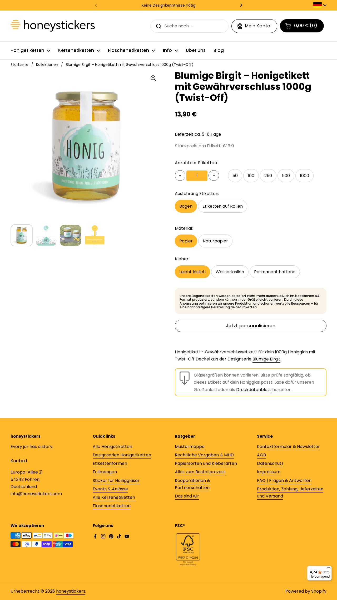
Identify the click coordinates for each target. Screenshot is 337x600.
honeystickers (70, 591)
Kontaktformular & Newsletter (288, 446)
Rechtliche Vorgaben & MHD (204, 455)
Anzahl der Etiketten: (196, 163)
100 (251, 176)
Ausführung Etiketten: (197, 194)
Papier (186, 241)
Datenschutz (270, 463)
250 (268, 176)
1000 (304, 176)
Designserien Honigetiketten (122, 455)
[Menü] (328, 569)
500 (286, 176)
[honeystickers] (53, 26)
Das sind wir (187, 496)
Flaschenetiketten (112, 506)
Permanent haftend (274, 272)
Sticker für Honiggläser (116, 480)
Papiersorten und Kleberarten (206, 463)
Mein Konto (257, 26)
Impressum (268, 472)
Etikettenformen (110, 463)
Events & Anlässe (110, 489)
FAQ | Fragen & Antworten (284, 480)
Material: (184, 228)
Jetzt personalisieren (250, 325)
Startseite (19, 64)
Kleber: (182, 259)
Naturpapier (215, 241)
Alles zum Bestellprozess (200, 472)
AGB (261, 455)
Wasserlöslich (230, 272)
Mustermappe (190, 446)
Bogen (185, 206)
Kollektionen (47, 64)
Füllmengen (105, 472)
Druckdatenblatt (253, 390)
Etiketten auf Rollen (222, 206)
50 (235, 176)
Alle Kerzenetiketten (114, 497)
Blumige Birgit (266, 359)
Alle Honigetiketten (112, 446)
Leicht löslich (192, 272)
